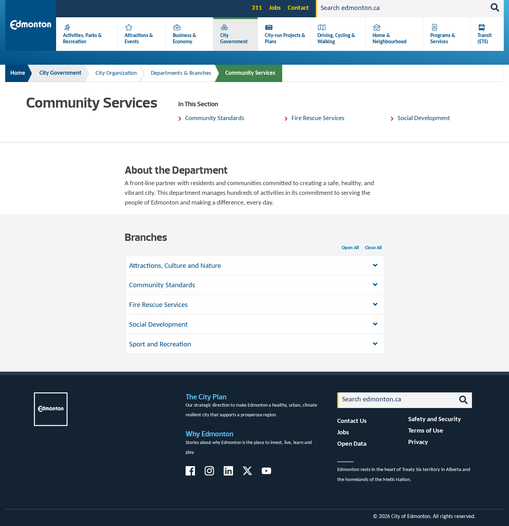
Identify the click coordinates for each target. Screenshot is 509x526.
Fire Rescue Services (318, 118)
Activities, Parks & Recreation (82, 39)
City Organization (116, 73)
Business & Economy (184, 39)
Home (17, 73)
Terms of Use (425, 431)
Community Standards (214, 118)
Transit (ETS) (484, 39)
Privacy (418, 442)
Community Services (250, 73)
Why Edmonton (209, 433)
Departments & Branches (181, 73)
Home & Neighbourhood (390, 39)
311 (257, 8)
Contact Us (352, 421)
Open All (350, 248)
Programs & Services (442, 39)
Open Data (351, 444)
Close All (373, 248)
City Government (234, 39)
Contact (298, 8)
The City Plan (206, 396)
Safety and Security (434, 419)
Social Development (424, 118)
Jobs (275, 8)
